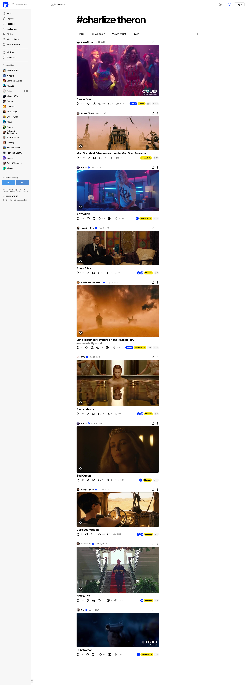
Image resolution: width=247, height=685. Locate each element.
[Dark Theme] (220, 4)
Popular (10, 18)
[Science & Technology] (15, 132)
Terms (5, 192)
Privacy (12, 192)
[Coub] (5, 4)
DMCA (25, 192)
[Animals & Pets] (15, 70)
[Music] (15, 121)
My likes (10, 52)
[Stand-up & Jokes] (15, 80)
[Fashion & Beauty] (15, 152)
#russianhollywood (89, 343)
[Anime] (15, 91)
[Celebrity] (15, 142)
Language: (10, 196)
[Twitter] (8, 182)
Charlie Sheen (87, 42)
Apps (16, 189)
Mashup (148, 273)
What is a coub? (13, 44)
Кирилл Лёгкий (87, 113)
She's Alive (84, 268)
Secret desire (85, 409)
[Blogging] (15, 75)
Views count (119, 34)
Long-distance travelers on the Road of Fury (105, 339)
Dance (141, 104)
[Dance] (15, 158)
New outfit (83, 596)
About (5, 189)
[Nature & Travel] (15, 147)
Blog (11, 189)
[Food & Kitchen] (15, 137)
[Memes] (15, 168)
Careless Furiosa (88, 529)
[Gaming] (15, 101)
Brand (22, 189)
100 (155, 104)
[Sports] (15, 127)
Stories (10, 34)
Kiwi (82, 610)
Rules (19, 192)
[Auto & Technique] (15, 163)
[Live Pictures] (15, 116)
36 (156, 158)
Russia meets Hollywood (91, 282)
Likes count (98, 34)
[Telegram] (22, 182)
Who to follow (13, 39)
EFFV (83, 357)
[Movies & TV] (15, 96)
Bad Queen (84, 475)
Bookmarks (12, 57)
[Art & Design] (15, 111)
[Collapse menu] (32, 680)
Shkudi (84, 167)
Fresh (136, 34)
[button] (198, 34)
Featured (10, 24)
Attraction (83, 214)
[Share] (153, 42)
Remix (133, 104)
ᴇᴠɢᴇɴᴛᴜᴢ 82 (86, 544)
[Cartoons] (15, 106)
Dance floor (84, 99)
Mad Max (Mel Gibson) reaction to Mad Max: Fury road (112, 153)
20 (156, 218)
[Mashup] (15, 85)
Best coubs (12, 29)
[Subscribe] (26, 91)
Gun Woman (84, 650)
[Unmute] (81, 146)
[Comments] (94, 103)
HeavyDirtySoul (87, 228)
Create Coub (61, 4)
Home (9, 13)
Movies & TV (146, 158)
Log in (239, 4)
